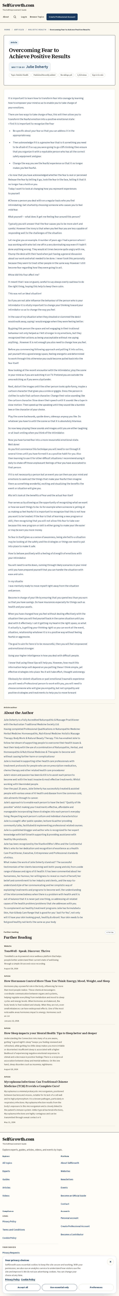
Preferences (96, 1287)
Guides (6, 1179)
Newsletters (67, 1179)
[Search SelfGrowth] (14, 17)
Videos (5, 1195)
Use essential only (59, 1287)
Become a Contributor (72, 1234)
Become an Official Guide (73, 1195)
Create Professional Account (75, 1226)
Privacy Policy (9, 1221)
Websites (65, 1171)
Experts (6, 1171)
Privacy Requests (11, 1252)
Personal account (69, 1218)
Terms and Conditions (13, 1229)
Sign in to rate (97, 75)
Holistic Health (37, 29)
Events (64, 1187)
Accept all (23, 1287)
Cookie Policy (9, 1238)
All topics (7, 1163)
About (6, 16)
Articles (19, 29)
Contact (65, 1204)
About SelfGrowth (70, 1163)
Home (7, 29)
